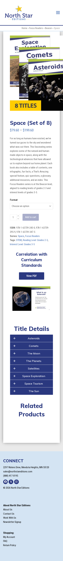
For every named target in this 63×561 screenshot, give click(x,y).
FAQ (5, 541)
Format (13, 199)
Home (24, 28)
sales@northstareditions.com (17, 471)
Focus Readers (36, 28)
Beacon (48, 28)
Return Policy (9, 545)
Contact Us (8, 513)
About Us (7, 509)
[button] (58, 12)
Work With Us (9, 517)
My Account (9, 537)
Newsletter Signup (12, 521)
